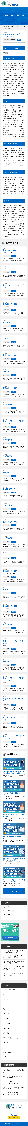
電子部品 (5, 32)
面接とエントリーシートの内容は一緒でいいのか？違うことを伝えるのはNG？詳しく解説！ (13, 968)
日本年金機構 (6, 914)
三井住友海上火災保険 (9, 911)
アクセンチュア (7, 907)
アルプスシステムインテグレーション (13, 35)
